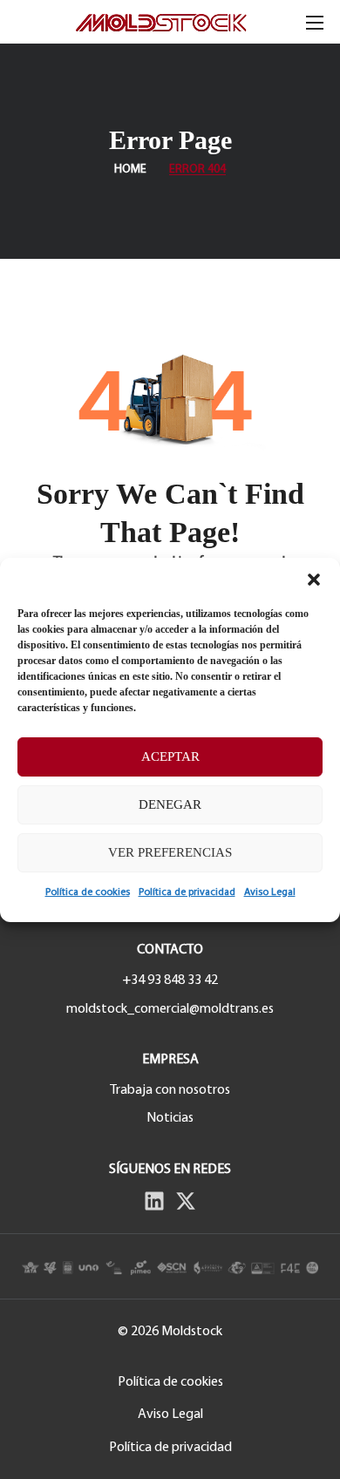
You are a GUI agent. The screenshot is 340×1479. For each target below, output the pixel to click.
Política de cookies (87, 892)
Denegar (170, 804)
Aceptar (170, 756)
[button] (314, 579)
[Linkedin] (154, 1201)
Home (130, 169)
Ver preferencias (170, 852)
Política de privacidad (187, 892)
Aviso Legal (270, 892)
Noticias (170, 1118)
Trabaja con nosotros (170, 1090)
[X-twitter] (185, 1201)
